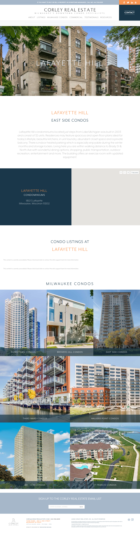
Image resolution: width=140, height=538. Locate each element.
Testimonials (91, 17)
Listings (41, 17)
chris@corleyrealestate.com (37, 519)
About (31, 17)
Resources (106, 17)
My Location (135, 172)
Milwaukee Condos (57, 17)
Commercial (76, 17)
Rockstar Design (45, 527)
